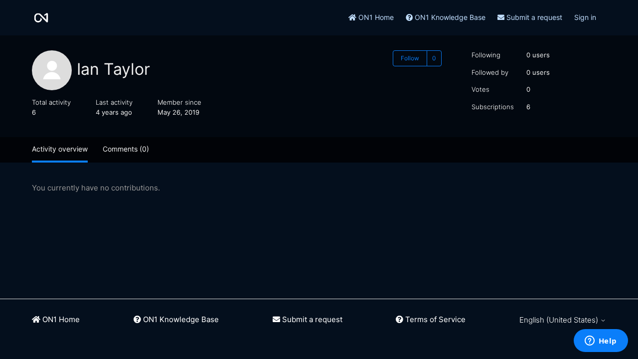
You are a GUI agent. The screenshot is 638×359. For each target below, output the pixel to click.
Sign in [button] (585, 17)
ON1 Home (375, 17)
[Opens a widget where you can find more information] (600, 341)
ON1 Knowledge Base (449, 17)
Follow (410, 58)
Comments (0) (126, 149)
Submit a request (533, 17)
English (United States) (559, 320)
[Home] (41, 17)
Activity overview (60, 149)
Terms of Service (434, 319)
